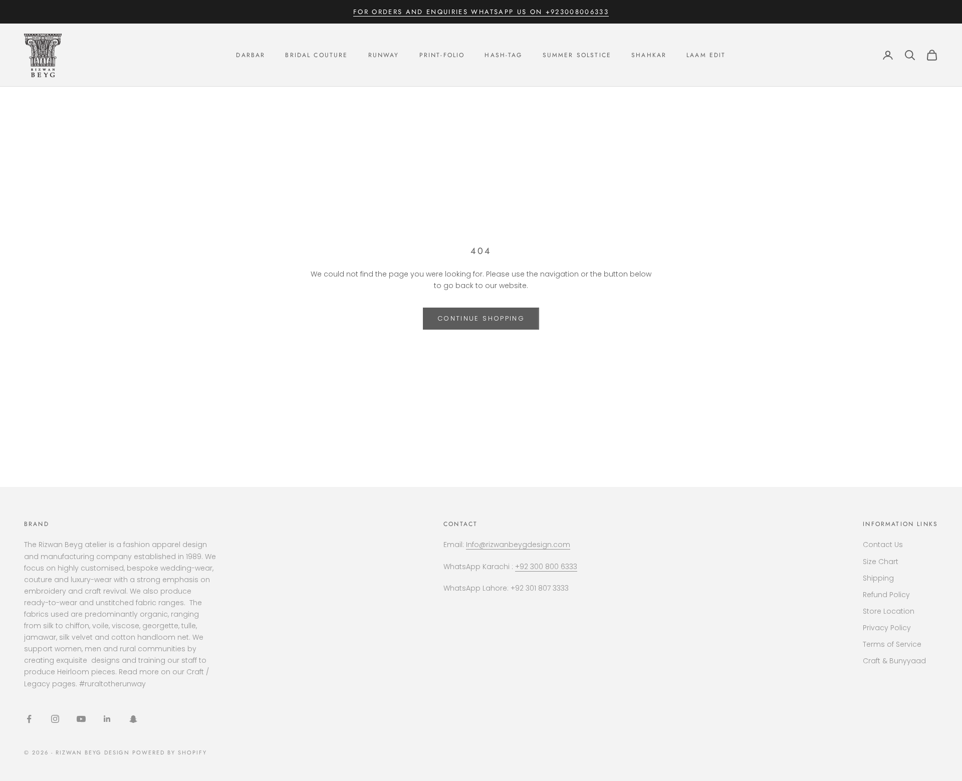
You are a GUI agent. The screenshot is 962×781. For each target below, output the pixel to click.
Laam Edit (706, 55)
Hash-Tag (503, 55)
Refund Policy (886, 595)
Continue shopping (481, 318)
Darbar (250, 55)
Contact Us (883, 545)
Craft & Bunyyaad (894, 661)
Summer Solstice (577, 55)
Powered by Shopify (169, 752)
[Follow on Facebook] (29, 719)
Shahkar (648, 55)
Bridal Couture (316, 55)
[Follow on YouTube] (81, 719)
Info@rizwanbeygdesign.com (518, 545)
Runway (383, 55)
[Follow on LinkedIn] (107, 719)
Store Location (888, 611)
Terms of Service (892, 644)
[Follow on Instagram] (55, 719)
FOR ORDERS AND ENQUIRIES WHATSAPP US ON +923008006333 (481, 12)
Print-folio (442, 55)
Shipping (878, 578)
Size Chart (880, 562)
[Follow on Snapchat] (133, 719)
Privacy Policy (887, 628)
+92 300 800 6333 (546, 567)
